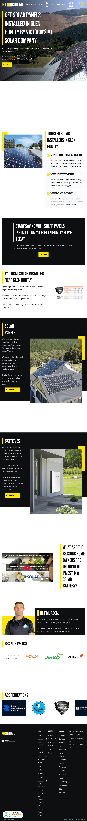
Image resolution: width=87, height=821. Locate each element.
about (63, 5)
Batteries (41, 5)
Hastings (62, 778)
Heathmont (63, 785)
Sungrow (41, 773)
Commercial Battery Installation (42, 784)
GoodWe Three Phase (41, 812)
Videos (58, 5)
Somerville (63, 760)
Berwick (62, 739)
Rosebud (62, 771)
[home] (12, 4)
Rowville (62, 735)
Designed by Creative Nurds (74, 819)
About (50, 735)
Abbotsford (63, 774)
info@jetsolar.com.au (77, 731)
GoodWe (41, 790)
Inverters (34, 5)
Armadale (62, 767)
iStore (40, 766)
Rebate (40, 777)
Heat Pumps (47, 4)
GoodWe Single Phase (41, 803)
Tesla (40, 770)
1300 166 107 (74, 735)
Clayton (61, 763)
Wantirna (62, 743)
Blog (53, 5)
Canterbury (63, 782)
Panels (28, 5)
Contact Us (52, 739)
